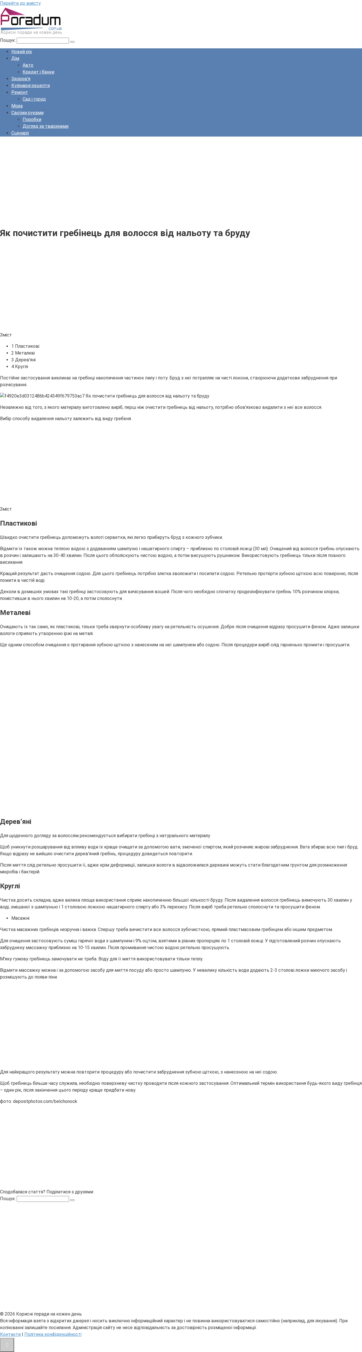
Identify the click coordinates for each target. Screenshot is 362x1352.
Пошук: (8, 40)
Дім (15, 58)
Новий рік (21, 51)
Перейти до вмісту (20, 3)
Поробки (32, 119)
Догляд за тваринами (45, 126)
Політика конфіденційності (52, 1334)
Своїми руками (27, 112)
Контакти (10, 1334)
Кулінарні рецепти (30, 85)
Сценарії (20, 133)
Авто (28, 65)
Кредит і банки (38, 72)
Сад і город (34, 99)
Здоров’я (20, 78)
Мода (17, 106)
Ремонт (19, 92)
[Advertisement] (169, 180)
